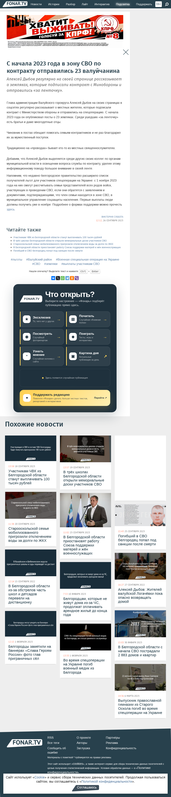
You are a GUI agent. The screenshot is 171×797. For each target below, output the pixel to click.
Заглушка (83, 748)
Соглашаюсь (87, 787)
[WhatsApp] (63, 278)
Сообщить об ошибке (56, 750)
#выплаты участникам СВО (80, 264)
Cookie (39, 777)
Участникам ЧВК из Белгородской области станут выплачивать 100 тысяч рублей (57, 237)
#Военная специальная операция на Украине (87, 260)
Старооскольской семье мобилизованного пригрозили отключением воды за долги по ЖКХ (63, 244)
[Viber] (77, 278)
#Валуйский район (39, 260)
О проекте (84, 738)
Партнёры (113, 738)
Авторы (82, 743)
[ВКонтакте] (53, 278)
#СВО (36, 264)
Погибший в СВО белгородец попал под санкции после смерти (48, 250)
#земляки (50, 264)
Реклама (112, 743)
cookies (78, 764)
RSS (50, 738)
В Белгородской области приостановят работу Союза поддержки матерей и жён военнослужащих (67, 247)
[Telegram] (67, 278)
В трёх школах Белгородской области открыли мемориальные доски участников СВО (60, 240)
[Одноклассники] (72, 278)
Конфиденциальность (121, 748)
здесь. (11, 209)
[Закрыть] (126, 52)
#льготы (16, 260)
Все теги (53, 743)
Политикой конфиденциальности (106, 781)
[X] (58, 278)
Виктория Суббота (112, 216)
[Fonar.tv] (15, 4)
